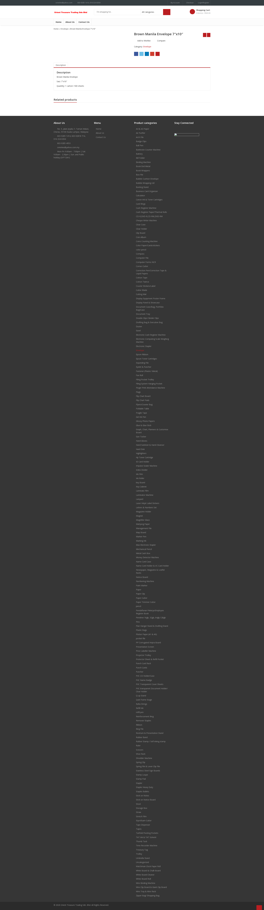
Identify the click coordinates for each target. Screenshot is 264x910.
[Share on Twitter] (141, 54)
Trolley (139, 854)
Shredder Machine (144, 758)
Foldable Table (142, 408)
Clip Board (140, 233)
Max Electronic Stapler (146, 545)
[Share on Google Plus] (152, 54)
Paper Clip (140, 593)
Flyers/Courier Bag (144, 404)
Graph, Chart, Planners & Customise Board (152, 431)
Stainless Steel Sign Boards (148, 770)
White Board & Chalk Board (148, 870)
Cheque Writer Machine (146, 220)
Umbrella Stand (143, 858)
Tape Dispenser (143, 824)
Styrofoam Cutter (144, 820)
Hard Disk (140, 449)
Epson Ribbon (142, 354)
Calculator (140, 195)
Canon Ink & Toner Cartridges (149, 199)
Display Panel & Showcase (148, 302)
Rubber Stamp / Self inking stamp (151, 741)
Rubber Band (142, 737)
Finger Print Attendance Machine (150, 387)
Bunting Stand (142, 187)
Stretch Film (141, 816)
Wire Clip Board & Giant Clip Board (151, 887)
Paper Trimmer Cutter (146, 602)
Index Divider (142, 470)
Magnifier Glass (143, 520)
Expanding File (142, 362)
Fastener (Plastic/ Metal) (147, 371)
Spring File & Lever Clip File (148, 766)
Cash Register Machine (146, 208)
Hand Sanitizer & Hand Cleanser (150, 445)
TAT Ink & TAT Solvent (146, 837)
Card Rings (140, 204)
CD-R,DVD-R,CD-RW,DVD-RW (149, 216)
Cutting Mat (141, 294)
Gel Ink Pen (141, 417)
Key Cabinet (141, 486)
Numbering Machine (145, 581)
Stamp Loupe (142, 774)
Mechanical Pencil (144, 549)
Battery (139, 153)
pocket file (140, 638)
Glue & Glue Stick (143, 425)
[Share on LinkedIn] (147, 54)
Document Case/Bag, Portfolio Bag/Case (150, 308)
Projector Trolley (143, 655)
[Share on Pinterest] (158, 54)
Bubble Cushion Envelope (147, 178)
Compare (161, 40)
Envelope (64, 29)
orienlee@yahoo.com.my (68, 147)
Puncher (139, 671)
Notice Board (142, 577)
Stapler (139, 783)
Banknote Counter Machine (148, 149)
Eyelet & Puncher (143, 367)
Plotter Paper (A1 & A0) (146, 634)
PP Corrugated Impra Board (148, 642)
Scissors (139, 749)
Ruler (138, 745)
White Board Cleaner (145, 874)
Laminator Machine (144, 495)
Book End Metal (143, 166)
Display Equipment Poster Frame (150, 298)
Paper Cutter (141, 598)
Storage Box (141, 808)
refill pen (140, 712)
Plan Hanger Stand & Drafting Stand (152, 626)
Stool (138, 804)
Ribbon (139, 725)
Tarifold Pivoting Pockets (147, 833)
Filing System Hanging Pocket (149, 383)
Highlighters (141, 453)
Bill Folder (140, 158)
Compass (140, 253)
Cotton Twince (142, 281)
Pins (138, 622)
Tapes (138, 829)
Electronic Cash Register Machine (151, 335)
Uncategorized (142, 862)
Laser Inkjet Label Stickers (147, 503)
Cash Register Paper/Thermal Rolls (151, 212)
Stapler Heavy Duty (144, 787)
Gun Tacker (141, 436)
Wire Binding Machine (145, 883)
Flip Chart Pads (142, 400)
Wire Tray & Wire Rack (146, 891)
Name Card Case (143, 561)
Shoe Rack (140, 754)
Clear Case (140, 224)
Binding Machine (143, 162)
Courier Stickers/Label (145, 286)
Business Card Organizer (147, 191)
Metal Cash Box (143, 553)
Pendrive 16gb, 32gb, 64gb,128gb (151, 617)
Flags (138, 392)
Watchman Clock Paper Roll (148, 866)
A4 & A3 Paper (142, 129)
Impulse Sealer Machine (146, 465)
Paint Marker (141, 585)
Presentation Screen (145, 646)
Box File (139, 174)
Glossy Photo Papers (145, 421)
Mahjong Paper (143, 524)
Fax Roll (139, 375)
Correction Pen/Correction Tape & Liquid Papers (151, 272)
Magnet (139, 516)
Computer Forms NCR (146, 262)
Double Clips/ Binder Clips (147, 318)
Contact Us (84, 22)
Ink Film (139, 474)
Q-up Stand (141, 695)
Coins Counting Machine (147, 241)
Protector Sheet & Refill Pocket (150, 659)
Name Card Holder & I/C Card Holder (152, 565)
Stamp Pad (141, 779)
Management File (144, 528)
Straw (138, 812)
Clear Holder (141, 228)
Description (61, 65)
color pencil (141, 249)
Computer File (142, 258)
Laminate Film (142, 490)
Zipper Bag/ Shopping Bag (147, 895)
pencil (138, 606)
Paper (138, 589)
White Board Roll (143, 878)
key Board (140, 482)
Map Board (141, 532)
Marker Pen (141, 536)
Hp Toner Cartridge (144, 457)
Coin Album (141, 237)
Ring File (139, 729)
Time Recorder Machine (146, 845)
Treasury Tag (142, 849)
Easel (138, 330)
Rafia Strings (141, 704)
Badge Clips (141, 141)
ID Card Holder (142, 461)
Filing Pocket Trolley (145, 379)
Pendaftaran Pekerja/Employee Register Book (150, 612)
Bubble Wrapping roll (145, 183)
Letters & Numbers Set (146, 507)
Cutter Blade (141, 290)
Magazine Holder (143, 511)
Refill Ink (139, 708)
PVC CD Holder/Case (145, 676)
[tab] (61, 65)
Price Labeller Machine (146, 651)
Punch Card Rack (143, 663)
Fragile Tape (141, 413)
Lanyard (139, 499)
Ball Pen (139, 145)
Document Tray (143, 314)
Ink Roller (140, 478)
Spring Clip (140, 762)
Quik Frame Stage (144, 699)
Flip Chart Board (143, 396)
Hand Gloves (141, 441)
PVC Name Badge (144, 680)
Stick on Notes (142, 795)
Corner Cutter (142, 266)
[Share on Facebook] (136, 54)
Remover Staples (143, 720)
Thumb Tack (141, 841)
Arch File (140, 137)
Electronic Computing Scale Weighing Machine (152, 340)
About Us (70, 22)
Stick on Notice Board (146, 799)
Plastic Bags (141, 630)
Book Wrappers (143, 170)
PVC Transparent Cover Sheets (149, 684)
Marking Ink (141, 540)
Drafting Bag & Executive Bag (149, 322)
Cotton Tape (141, 277)
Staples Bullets (142, 791)
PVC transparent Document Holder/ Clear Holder (152, 690)
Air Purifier (140, 133)
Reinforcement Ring (145, 716)
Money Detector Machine (147, 557)
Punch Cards (141, 667)
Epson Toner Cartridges (146, 358)
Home (58, 22)
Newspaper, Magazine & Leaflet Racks (150, 571)
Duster (139, 326)
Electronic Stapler (143, 346)
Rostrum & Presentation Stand (149, 733)
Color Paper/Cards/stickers (148, 245)
